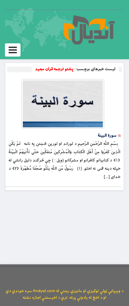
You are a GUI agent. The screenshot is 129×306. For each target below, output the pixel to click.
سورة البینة (107, 136)
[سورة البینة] (63, 104)
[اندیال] (89, 30)
